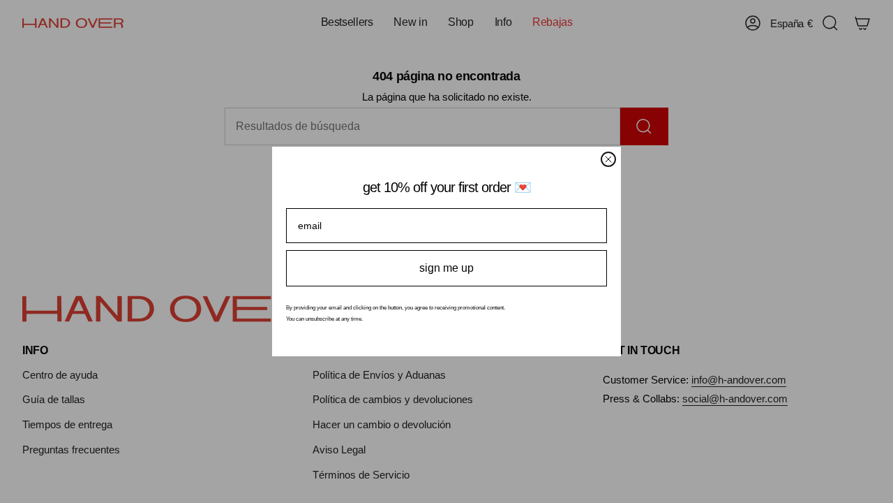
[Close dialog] (608, 159)
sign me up (446, 268)
